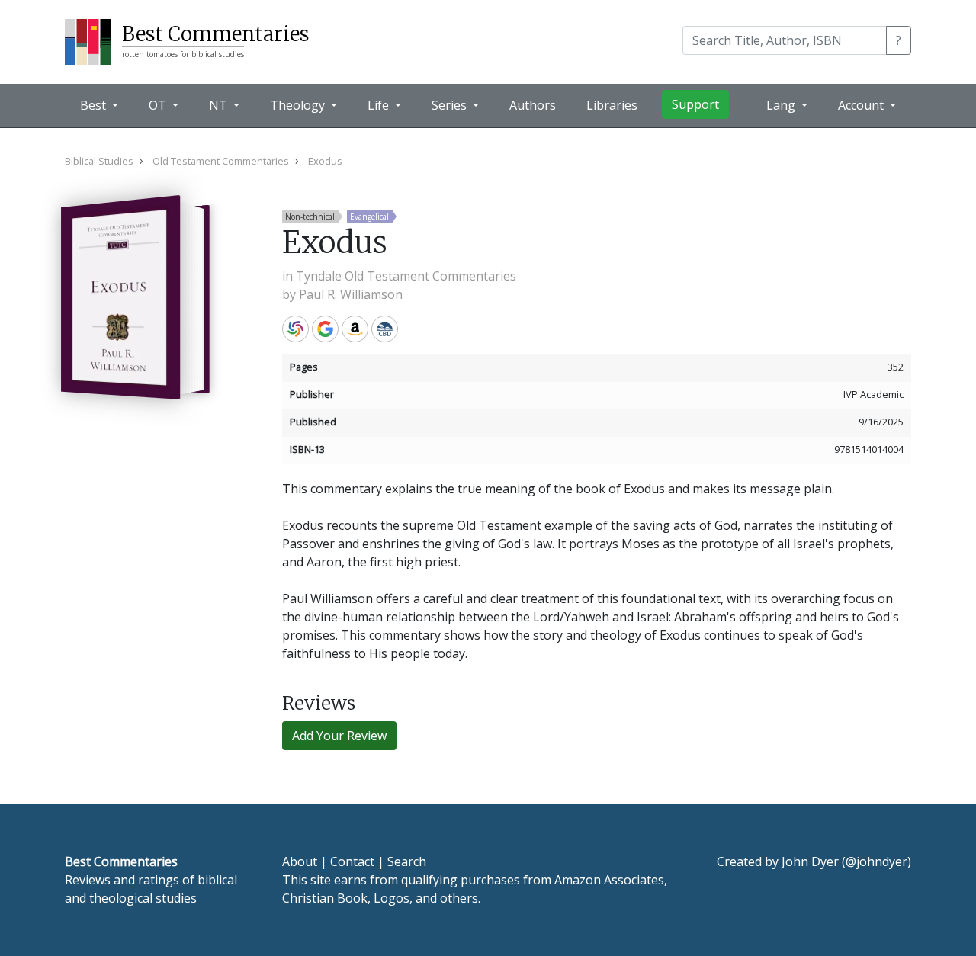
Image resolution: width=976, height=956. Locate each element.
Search (406, 861)
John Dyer (810, 861)
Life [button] (380, 105)
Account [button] (862, 105)
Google (325, 329)
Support (695, 104)
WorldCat (295, 329)
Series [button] (451, 105)
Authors (532, 105)
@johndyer (876, 861)
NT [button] (219, 105)
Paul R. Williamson (351, 294)
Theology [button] (299, 105)
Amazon (355, 329)
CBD (384, 329)
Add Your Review (339, 735)
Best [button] (94, 105)
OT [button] (159, 105)
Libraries (611, 105)
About (299, 861)
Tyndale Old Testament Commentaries (406, 276)
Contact (352, 861)
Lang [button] (782, 105)
